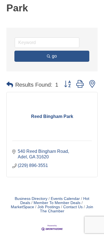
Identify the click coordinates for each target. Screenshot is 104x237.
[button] (9, 85)
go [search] (54, 56)
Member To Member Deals (57, 203)
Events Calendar (65, 199)
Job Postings (48, 207)
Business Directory (31, 199)
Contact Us (73, 207)
